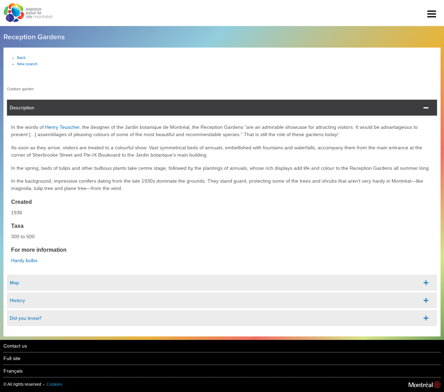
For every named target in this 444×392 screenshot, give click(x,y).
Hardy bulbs (24, 260)
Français (13, 371)
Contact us (15, 346)
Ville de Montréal (425, 384)
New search (27, 64)
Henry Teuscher (62, 127)
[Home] (26, 13)
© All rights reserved (22, 384)
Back (21, 58)
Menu (432, 11)
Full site (11, 358)
